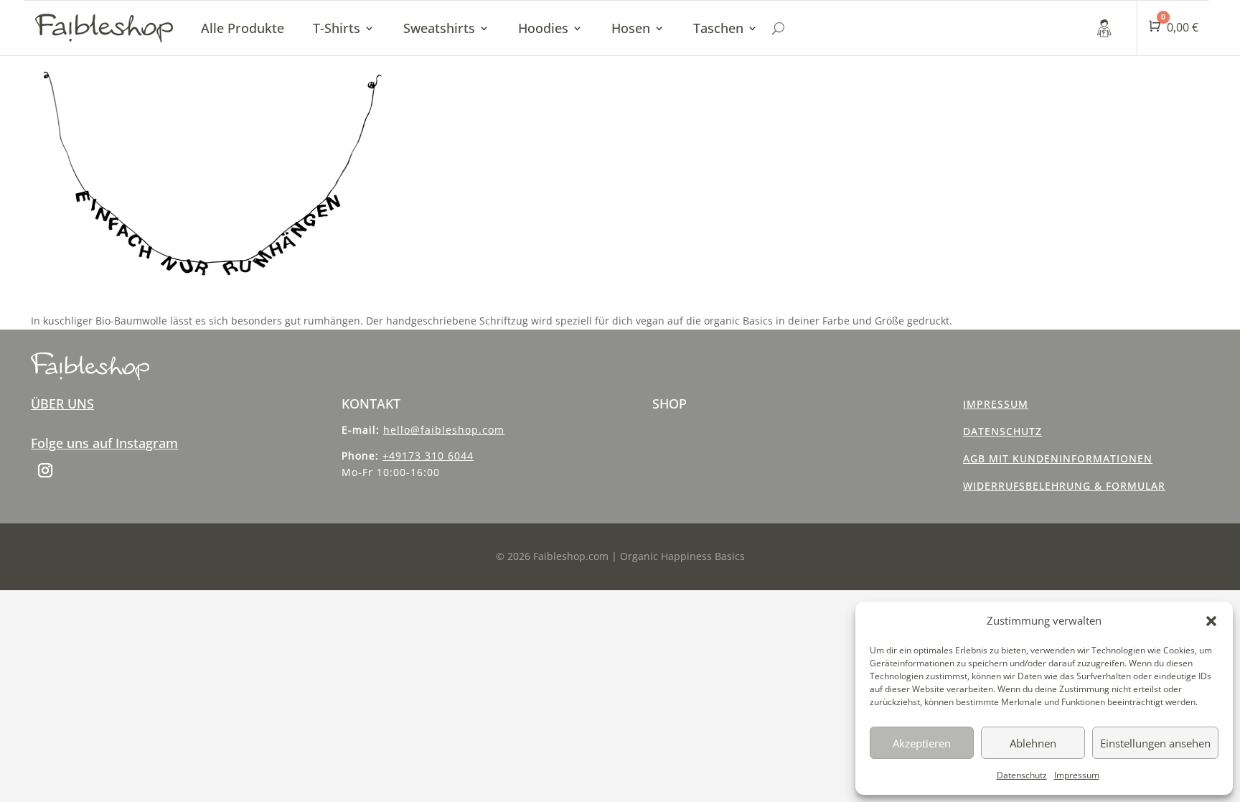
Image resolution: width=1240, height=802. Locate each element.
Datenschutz (1022, 775)
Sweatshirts (439, 28)
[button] (1211, 621)
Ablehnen (1033, 743)
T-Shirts (336, 28)
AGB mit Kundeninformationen (1057, 458)
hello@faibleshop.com (443, 430)
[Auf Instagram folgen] (45, 470)
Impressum (1076, 775)
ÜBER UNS (62, 403)
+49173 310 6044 (428, 455)
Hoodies (543, 28)
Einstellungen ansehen (1155, 743)
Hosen (630, 28)
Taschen (718, 28)
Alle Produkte (242, 28)
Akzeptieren (922, 743)
